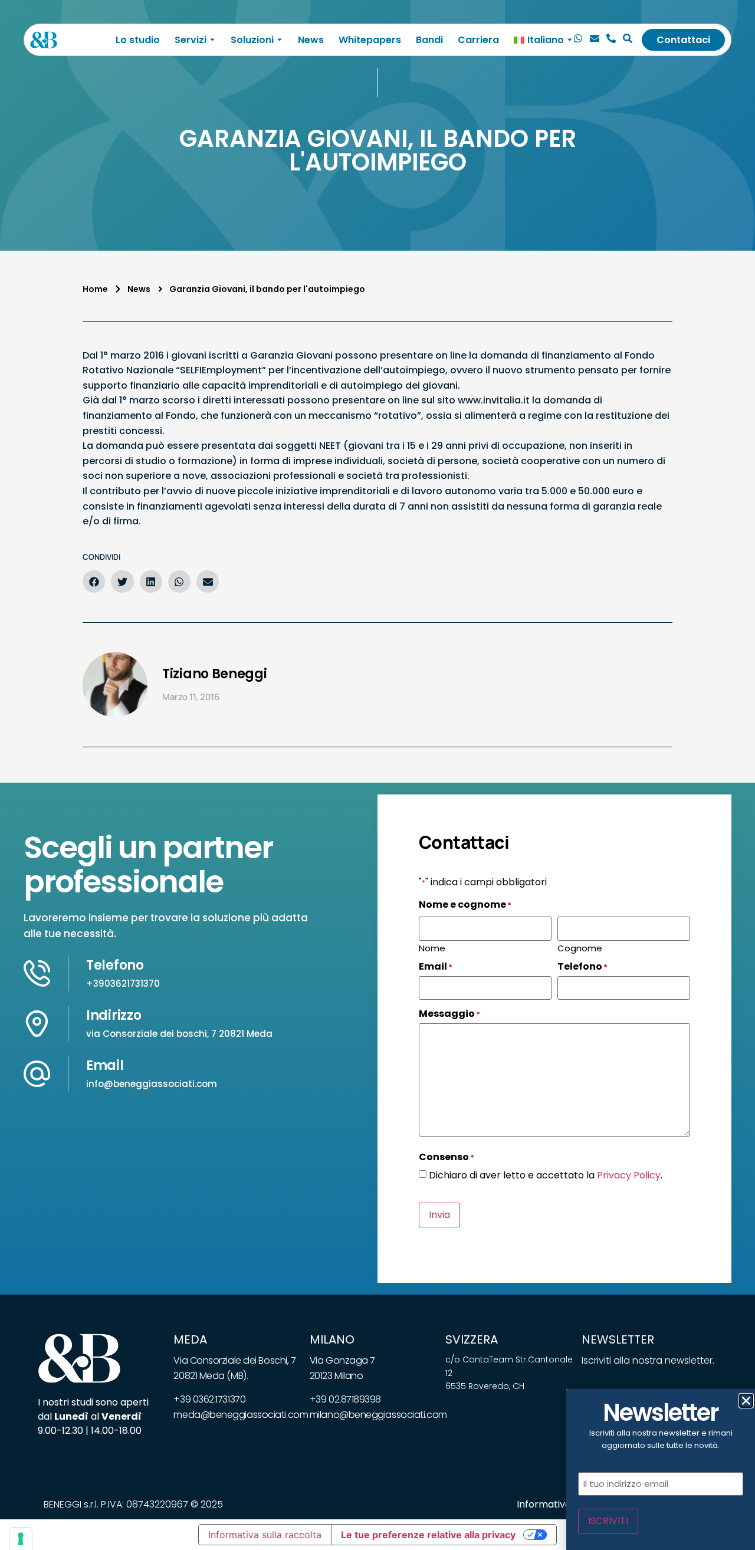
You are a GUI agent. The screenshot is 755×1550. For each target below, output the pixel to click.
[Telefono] (611, 40)
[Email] (594, 40)
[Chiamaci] (578, 40)
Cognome (579, 947)
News (311, 39)
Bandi (429, 39)
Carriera (478, 39)
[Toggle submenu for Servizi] (211, 39)
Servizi (190, 39)
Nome (432, 947)
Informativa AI (549, 1504)
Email (105, 1065)
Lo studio (138, 39)
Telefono (115, 965)
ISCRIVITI (608, 1521)
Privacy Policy (629, 1175)
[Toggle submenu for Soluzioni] (278, 39)
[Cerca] (627, 40)
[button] (94, 581)
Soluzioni (252, 39)
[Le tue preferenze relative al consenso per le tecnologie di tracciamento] (20, 1539)
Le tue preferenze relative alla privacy (428, 1535)
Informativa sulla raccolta (264, 1535)
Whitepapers (370, 39)
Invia (439, 1214)
